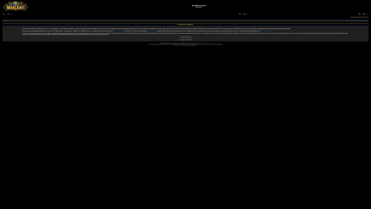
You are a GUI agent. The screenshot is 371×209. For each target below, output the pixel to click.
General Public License (118, 31)
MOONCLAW (189, 43)
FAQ (242, 14)
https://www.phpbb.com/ (266, 31)
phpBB (180, 45)
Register (11, 14)
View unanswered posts (352, 20)
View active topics (363, 20)
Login (5, 14)
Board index (6, 20)
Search (247, 14)
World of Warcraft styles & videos (206, 43)
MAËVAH (184, 43)
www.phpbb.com (152, 31)
